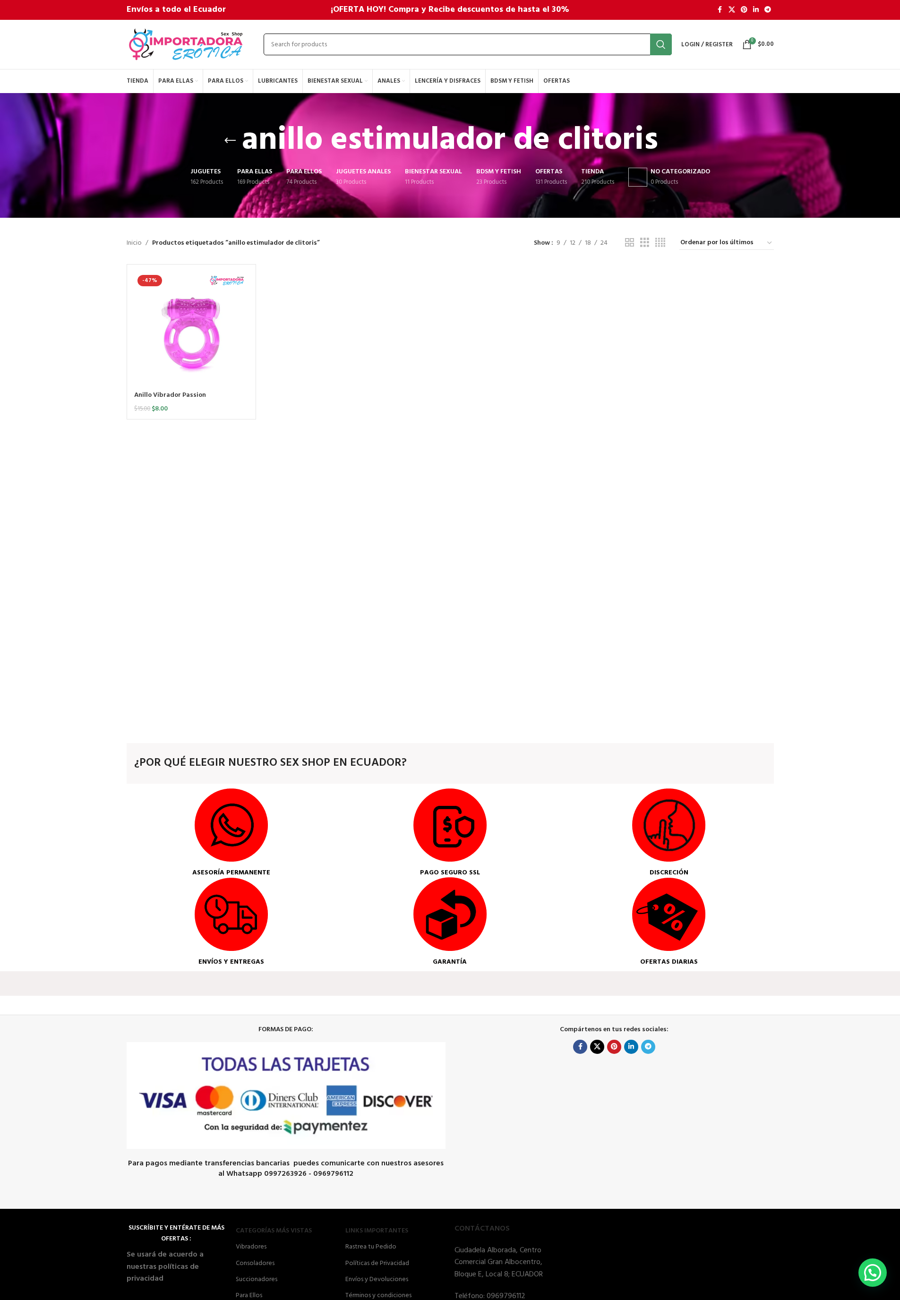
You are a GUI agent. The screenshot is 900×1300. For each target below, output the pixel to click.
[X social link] (732, 10)
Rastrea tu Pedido (370, 1246)
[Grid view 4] (660, 243)
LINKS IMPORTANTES (376, 1230)
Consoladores (255, 1263)
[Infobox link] (231, 832)
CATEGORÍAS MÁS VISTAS (274, 1230)
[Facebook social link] (720, 10)
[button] (872, 1272)
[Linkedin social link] (756, 10)
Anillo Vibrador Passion (170, 395)
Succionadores (256, 1279)
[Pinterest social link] (744, 10)
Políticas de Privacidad (377, 1263)
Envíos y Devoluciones (376, 1279)
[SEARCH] (661, 44)
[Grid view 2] (629, 243)
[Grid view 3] (644, 243)
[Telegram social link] (768, 10)
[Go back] (230, 140)
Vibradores (251, 1246)
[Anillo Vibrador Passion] (191, 329)
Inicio (134, 243)
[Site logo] (186, 44)
